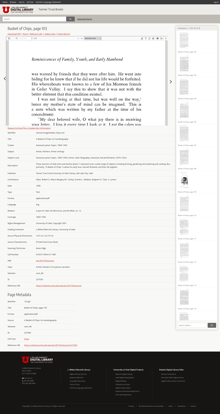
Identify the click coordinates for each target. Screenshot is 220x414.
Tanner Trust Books (51, 9)
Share (25, 34)
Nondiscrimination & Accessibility (151, 406)
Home (5, 2)
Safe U (170, 406)
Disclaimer (182, 406)
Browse (13, 2)
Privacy (131, 406)
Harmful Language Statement (48, 2)
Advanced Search (84, 19)
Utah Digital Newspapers (124, 377)
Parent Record (64, 34)
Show (26, 339)
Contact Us (28, 378)
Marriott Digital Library (124, 374)
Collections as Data (122, 384)
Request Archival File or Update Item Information (29, 128)
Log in (216, 2)
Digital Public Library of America (173, 381)
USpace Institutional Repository (127, 391)
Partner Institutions (168, 374)
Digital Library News (122, 388)
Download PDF (14, 34)
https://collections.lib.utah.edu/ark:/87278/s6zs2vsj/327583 (50, 345)
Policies (193, 406)
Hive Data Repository (123, 394)
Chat (31, 2)
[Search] (70, 19)
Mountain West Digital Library (172, 377)
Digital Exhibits (121, 381)
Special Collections (77, 377)
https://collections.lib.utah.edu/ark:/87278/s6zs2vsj (58, 285)
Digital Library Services (78, 374)
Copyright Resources (77, 381)
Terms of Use (74, 384)
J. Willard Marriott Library (31, 368)
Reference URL (36, 34)
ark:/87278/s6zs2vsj (45, 260)
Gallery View (50, 34)
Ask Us (21, 2)
